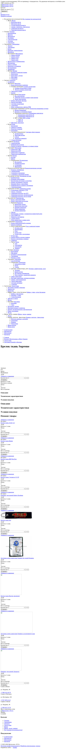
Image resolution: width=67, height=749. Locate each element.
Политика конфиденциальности (10, 746)
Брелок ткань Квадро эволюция (10, 596)
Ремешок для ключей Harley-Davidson (12, 495)
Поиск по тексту (6, 9)
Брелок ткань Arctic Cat (8, 423)
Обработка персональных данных (30, 746)
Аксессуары (7, 340)
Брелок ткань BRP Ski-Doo (9, 459)
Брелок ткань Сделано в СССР (10, 477)
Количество (4, 378)
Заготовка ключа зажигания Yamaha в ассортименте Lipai (18, 633)
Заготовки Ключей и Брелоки (13, 342)
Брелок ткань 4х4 (6, 520)
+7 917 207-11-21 (6, 700)
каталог (6, 16)
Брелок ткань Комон (7, 441)
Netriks (15, 747)
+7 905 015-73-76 (6, 707)
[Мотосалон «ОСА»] (7, 4)
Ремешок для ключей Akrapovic (10, 671)
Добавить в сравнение (7, 376)
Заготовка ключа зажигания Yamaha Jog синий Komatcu (17, 558)
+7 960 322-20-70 (6, 692)
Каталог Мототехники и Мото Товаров (15, 339)
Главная (6, 337)
